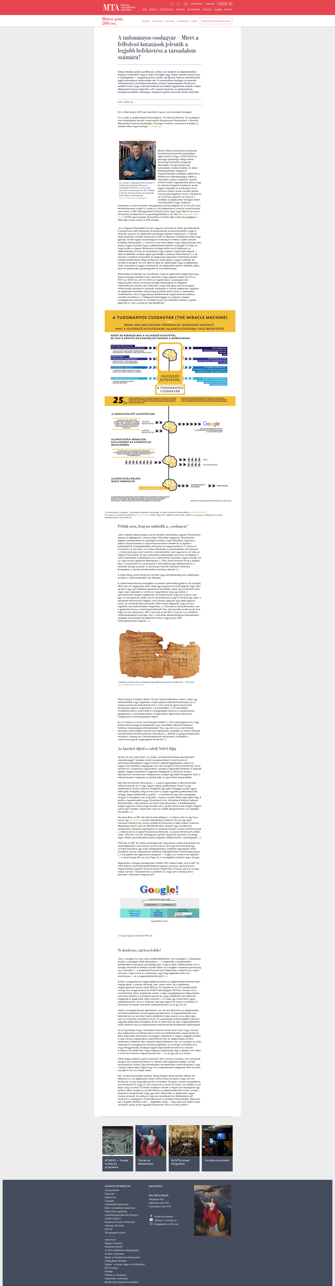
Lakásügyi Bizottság (114, 1225)
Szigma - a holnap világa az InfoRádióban (125, 1264)
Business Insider (143, 515)
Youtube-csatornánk (114, 1253)
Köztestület (167, 9)
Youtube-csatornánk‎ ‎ (216, 1160)
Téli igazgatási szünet (115, 1232)
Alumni (218, 9)
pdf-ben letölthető (198, 512)
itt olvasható (154, 126)
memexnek (134, 820)
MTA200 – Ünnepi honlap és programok (116, 1164)
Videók (228, 9)
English (210, 4)
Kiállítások (157, 21)
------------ (110, 1236)
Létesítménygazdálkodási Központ (121, 1215)
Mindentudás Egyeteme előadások (122, 1282)
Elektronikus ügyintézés (116, 1211)
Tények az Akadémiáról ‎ (145, 1162)
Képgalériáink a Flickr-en (166, 1224)
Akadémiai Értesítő (114, 1246)
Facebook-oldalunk (164, 1216)
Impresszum (110, 1197)
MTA (145, 9)
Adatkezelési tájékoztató (117, 1204)
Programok (183, 21)
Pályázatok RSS (156, 1199)
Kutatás (180, 9)
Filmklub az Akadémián (116, 1275)
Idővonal (170, 21)
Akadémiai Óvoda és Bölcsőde (120, 1222)
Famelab (109, 1271)
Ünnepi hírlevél (112, 1190)
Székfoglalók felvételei (115, 1260)
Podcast (207, 9)
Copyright (109, 1200)
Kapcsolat (197, 4)
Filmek (194, 21)
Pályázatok (193, 9)
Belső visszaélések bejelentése (120, 1207)
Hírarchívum (110, 1239)
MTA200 (153, 9)
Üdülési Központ (113, 1218)
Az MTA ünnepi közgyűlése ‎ (180, 1162)
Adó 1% (108, 1229)
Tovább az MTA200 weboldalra (215, 21)
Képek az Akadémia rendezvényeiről (122, 1257)
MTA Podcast (111, 1268)
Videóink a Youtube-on (166, 1220)
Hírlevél (146, 21)
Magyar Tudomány (113, 1243)
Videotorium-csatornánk (116, 1278)
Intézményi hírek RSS (159, 1203)
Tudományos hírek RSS (160, 1206)
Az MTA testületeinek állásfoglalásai (122, 1250)
